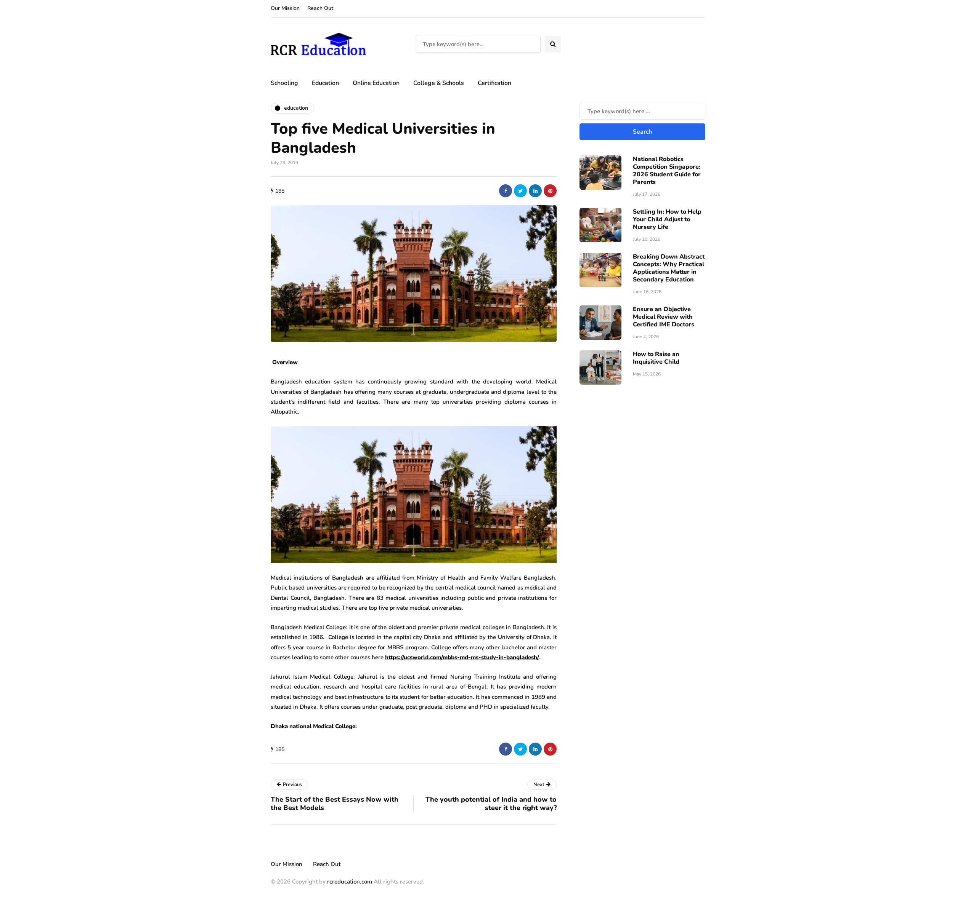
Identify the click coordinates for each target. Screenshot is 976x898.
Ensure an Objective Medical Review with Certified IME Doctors (663, 317)
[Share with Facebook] (505, 190)
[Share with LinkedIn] (535, 190)
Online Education (376, 83)
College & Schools (438, 83)
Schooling (284, 83)
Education (325, 83)
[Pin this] (550, 190)
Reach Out (320, 8)
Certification (494, 83)
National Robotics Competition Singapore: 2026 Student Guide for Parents (667, 170)
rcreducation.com (349, 881)
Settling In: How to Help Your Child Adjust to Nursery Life (667, 219)
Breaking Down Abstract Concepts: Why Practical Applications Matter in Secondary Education (669, 268)
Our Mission (285, 8)
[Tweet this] (520, 190)
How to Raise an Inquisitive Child (656, 358)
